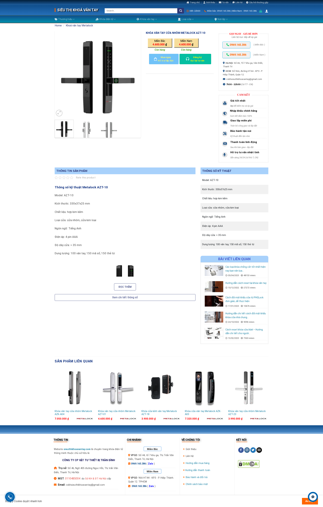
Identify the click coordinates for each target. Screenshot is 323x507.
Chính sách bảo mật (197, 484)
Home (58, 25)
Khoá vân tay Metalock (79, 25)
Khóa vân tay (147, 19)
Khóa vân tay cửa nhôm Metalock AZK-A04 (73, 413)
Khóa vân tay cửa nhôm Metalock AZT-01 (116, 413)
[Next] (135, 74)
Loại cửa (186, 19)
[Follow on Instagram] (247, 450)
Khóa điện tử (106, 19)
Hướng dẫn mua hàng (197, 463)
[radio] (160, 43)
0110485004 (72, 478)
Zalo (150, 463)
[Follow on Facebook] (241, 450)
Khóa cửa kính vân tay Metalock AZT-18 (159, 413)
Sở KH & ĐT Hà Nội (95, 478)
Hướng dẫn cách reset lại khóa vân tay (245, 283)
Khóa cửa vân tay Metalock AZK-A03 (203, 413)
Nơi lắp (221, 19)
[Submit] (180, 10)
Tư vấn (225, 2)
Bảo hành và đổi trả (196, 477)
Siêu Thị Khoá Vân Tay (77, 10)
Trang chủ (195, 2)
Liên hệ (239, 2)
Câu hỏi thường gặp (258, 2)
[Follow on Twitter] (253, 450)
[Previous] (61, 74)
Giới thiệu (210, 2)
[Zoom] (59, 113)
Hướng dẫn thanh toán (197, 470)
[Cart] (261, 11)
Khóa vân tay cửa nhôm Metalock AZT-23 (247, 413)
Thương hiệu (65, 19)
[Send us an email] (259, 450)
